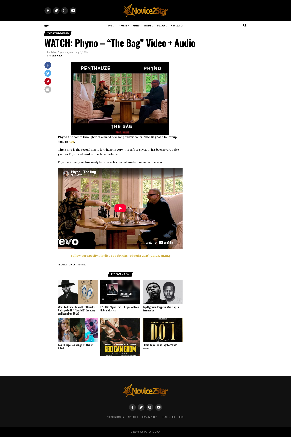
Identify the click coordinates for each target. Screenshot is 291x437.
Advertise (133, 417)
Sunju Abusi (56, 55)
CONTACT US (177, 25)
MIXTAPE (148, 25)
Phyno (82, 265)
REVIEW (136, 25)
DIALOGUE (162, 25)
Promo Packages (115, 417)
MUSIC (111, 25)
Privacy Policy (149, 417)
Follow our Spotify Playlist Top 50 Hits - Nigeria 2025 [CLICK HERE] (120, 256)
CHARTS (123, 25)
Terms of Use (168, 417)
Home (182, 417)
